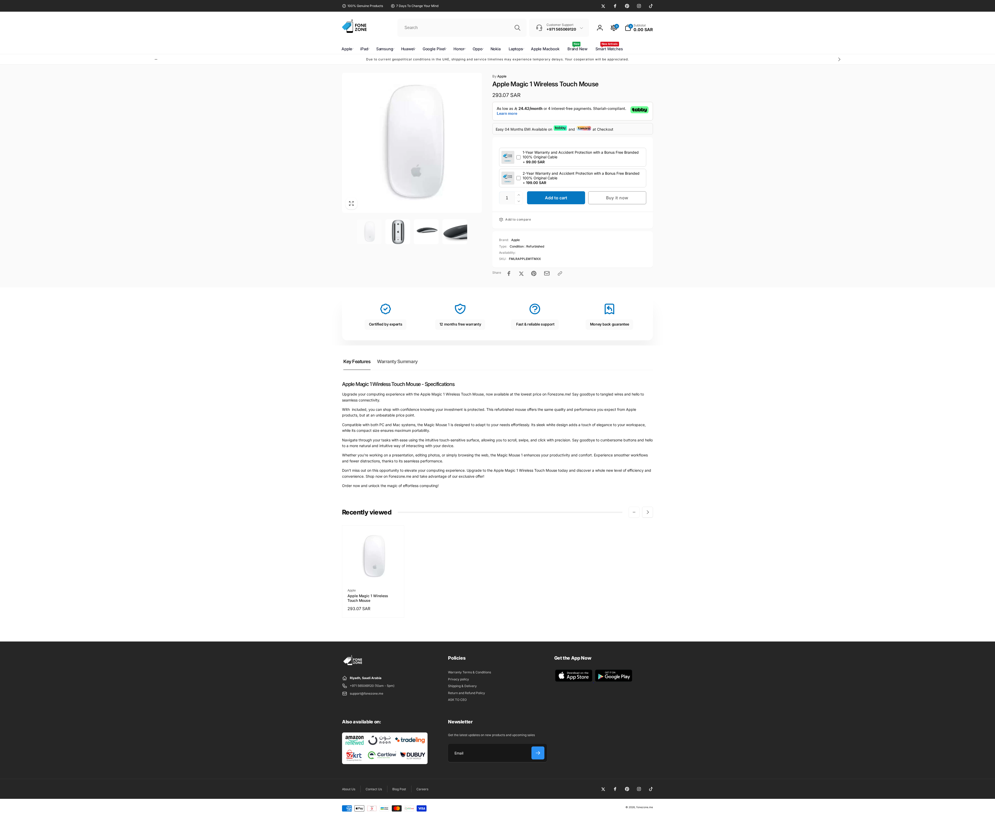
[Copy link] (560, 273)
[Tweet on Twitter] (521, 273)
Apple (499, 76)
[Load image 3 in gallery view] (426, 231)
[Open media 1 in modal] (412, 143)
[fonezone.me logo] (353, 665)
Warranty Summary (397, 361)
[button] (639, 28)
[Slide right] (839, 59)
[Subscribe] (537, 752)
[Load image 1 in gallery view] (369, 231)
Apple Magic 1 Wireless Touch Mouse (367, 598)
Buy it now (617, 197)
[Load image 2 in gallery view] (397, 231)
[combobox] (462, 28)
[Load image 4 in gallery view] (454, 231)
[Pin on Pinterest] (533, 273)
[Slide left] (156, 59)
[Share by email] (547, 273)
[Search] (517, 28)
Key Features (357, 361)
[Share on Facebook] (508, 273)
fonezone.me (644, 807)
